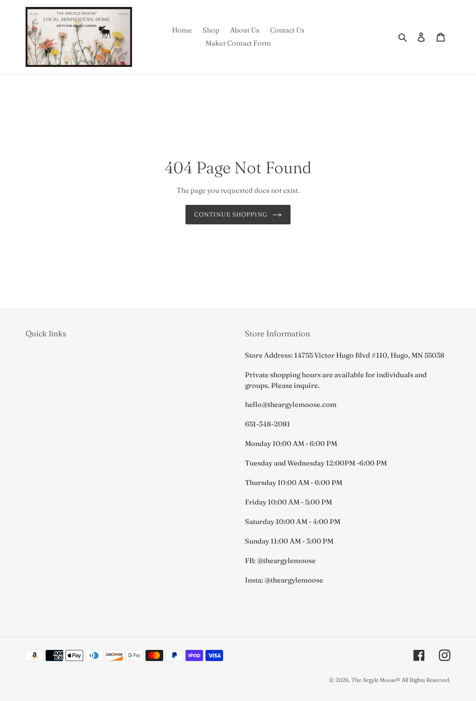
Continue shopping (231, 214)
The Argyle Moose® (375, 679)
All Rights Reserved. (426, 679)
